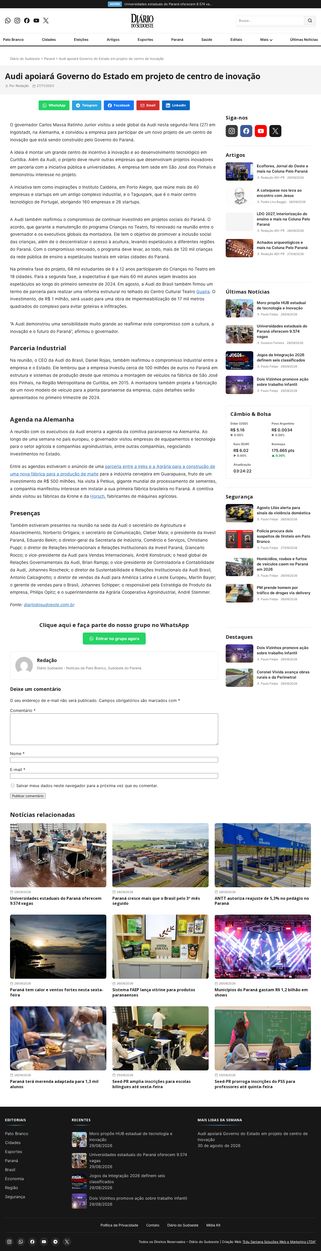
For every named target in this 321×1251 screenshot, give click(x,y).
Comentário (23, 710)
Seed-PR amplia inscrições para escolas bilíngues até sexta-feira (151, 1084)
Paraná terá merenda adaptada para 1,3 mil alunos (54, 1084)
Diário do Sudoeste (25, 59)
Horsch (97, 496)
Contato (152, 1225)
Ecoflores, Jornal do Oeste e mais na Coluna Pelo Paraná (282, 169)
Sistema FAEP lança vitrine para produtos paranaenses (153, 992)
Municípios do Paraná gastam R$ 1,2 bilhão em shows (261, 992)
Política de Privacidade (119, 1225)
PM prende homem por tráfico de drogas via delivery (283, 590)
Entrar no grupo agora (117, 638)
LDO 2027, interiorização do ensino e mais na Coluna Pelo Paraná (283, 219)
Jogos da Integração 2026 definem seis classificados (281, 357)
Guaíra (203, 291)
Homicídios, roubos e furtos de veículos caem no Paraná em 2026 (282, 564)
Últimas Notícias (304, 39)
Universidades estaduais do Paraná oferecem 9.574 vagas (282, 331)
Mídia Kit (213, 1225)
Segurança (239, 496)
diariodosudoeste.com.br (49, 604)
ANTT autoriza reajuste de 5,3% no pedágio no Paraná (262, 901)
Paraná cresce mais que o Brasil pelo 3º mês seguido (156, 901)
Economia (14, 1178)
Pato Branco (13, 39)
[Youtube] (36, 20)
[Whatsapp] (8, 20)
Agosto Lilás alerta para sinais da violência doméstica (283, 510)
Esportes (145, 39)
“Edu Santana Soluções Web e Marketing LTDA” (279, 1242)
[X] (46, 20)
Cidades (49, 39)
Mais (264, 39)
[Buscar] (310, 20)
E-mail (17, 769)
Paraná (177, 39)
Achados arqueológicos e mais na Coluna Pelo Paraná (282, 245)
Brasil (10, 1169)
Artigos (113, 39)
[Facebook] (27, 20)
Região (11, 1187)
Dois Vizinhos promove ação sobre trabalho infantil (282, 382)
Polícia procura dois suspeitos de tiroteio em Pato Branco (283, 536)
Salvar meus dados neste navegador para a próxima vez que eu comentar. (87, 785)
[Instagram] (17, 20)
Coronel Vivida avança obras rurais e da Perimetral (283, 675)
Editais (236, 39)
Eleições (81, 39)
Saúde (206, 39)
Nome (17, 753)
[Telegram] (55, 1241)
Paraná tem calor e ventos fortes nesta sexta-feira (56, 992)
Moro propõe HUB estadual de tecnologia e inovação (281, 305)
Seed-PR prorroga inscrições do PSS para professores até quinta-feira (255, 1084)
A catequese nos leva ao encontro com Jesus (279, 193)
